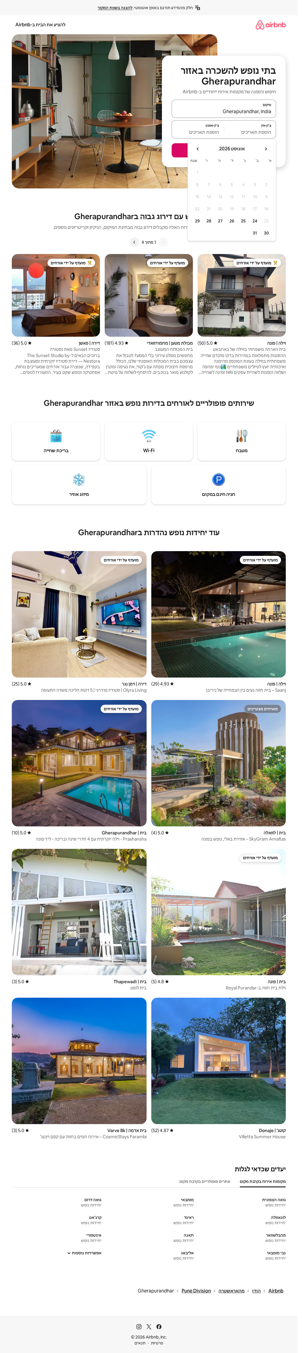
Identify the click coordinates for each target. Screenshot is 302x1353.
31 (255, 233)
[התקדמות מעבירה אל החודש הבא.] (198, 149)
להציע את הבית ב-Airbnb (40, 25)
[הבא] (134, 242)
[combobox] (223, 111)
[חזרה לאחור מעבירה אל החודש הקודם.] (265, 149)
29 (197, 221)
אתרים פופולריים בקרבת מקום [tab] (204, 1181)
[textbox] (250, 132)
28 (208, 221)
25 (243, 221)
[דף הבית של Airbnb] (271, 24)
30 (266, 233)
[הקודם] (163, 242)
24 (254, 221)
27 (220, 221)
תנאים (139, 1343)
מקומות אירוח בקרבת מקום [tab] (263, 1181)
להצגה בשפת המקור (115, 7)
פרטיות (157, 1343)
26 (231, 221)
